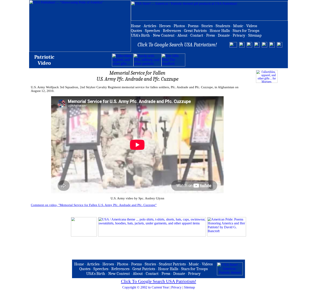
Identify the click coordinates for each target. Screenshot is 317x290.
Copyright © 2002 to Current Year (145, 287)
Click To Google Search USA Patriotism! (158, 281)
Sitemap (189, 287)
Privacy (176, 287)
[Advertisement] (235, 60)
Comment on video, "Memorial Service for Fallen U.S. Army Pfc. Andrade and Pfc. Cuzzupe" (94, 205)
